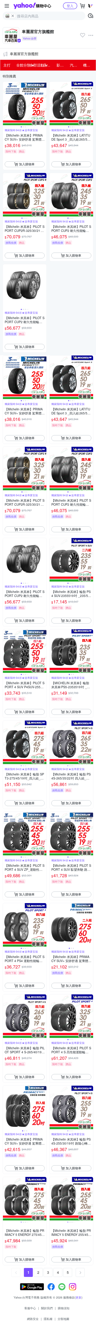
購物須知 (63, 1308)
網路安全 (33, 1319)
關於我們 (47, 1308)
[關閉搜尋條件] (13, 16)
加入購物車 (27, 164)
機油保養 (88, 65)
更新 (78, 1297)
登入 (70, 5)
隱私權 (48, 1319)
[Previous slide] (6, 103)
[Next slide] (43, 103)
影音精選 (61, 65)
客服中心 (30, 1308)
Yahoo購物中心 (32, 6)
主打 (6, 65)
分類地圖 (63, 1319)
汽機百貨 (75, 65)
